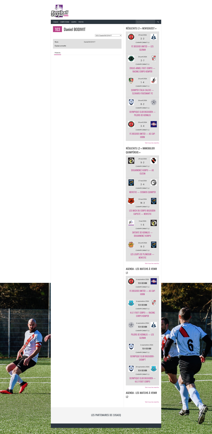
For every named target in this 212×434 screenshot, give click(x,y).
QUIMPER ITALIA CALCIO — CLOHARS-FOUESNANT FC (142, 91)
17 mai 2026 (142, 181)
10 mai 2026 (142, 199)
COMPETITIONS (64, 22)
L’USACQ (55, 22)
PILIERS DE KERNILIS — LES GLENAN (142, 336)
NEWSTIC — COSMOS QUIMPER (142, 192)
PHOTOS (81, 22)
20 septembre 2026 (142, 367)
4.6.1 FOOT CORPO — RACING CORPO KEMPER (142, 314)
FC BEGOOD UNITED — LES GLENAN (142, 48)
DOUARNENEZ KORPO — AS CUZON (142, 172)
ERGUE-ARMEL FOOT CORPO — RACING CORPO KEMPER (142, 69)
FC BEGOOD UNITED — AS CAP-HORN (142, 135)
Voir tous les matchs (152, 143)
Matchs (58, 53)
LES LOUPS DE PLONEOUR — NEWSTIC (142, 256)
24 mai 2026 (142, 159)
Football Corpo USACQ (97, 9)
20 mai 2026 (142, 35)
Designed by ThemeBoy (153, 429)
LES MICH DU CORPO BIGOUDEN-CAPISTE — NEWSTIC (142, 212)
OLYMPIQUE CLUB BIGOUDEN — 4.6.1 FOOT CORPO (142, 380)
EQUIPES (73, 22)
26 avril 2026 (142, 57)
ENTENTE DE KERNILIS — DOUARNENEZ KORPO (142, 234)
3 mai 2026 (142, 221)
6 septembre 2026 (142, 279)
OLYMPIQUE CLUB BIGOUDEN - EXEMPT (142, 358)
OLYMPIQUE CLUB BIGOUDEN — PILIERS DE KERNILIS (142, 113)
